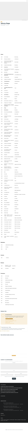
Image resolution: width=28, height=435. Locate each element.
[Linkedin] (14, 427)
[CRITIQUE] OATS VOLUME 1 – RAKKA (9, 323)
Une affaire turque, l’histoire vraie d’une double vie (7, 386)
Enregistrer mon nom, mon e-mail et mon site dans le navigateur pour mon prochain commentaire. (14, 376)
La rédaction (2, 419)
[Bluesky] (15, 427)
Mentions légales (12, 419)
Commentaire (14, 362)
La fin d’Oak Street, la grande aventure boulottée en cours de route (9, 392)
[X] (11, 427)
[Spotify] (16, 427)
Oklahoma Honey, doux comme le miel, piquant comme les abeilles (9, 389)
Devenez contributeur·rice (7, 419)
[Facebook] (10, 427)
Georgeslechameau (8, 314)
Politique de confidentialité (18, 419)
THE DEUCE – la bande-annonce (9, 321)
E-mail (7, 373)
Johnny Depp (14, 355)
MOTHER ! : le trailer (7, 322)
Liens (4, 420)
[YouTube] (13, 427)
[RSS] (17, 427)
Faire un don (2, 420)
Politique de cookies (23, 419)
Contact (6, 420)
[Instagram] (12, 427)
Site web (21, 373)
